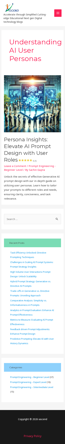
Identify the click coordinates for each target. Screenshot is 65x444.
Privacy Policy (32, 436)
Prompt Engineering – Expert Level (28, 382)
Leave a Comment (15, 166)
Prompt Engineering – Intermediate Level (31, 387)
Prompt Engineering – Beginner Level (29, 377)
